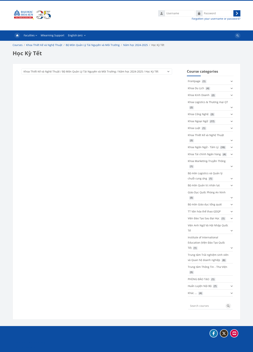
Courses (18, 45)
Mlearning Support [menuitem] (52, 35)
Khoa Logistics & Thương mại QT (208, 102)
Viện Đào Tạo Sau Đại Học (203, 218)
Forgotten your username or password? (216, 18)
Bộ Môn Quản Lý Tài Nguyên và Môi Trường (93, 45)
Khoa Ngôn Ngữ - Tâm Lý (203, 147)
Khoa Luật (194, 128)
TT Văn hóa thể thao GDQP (204, 211)
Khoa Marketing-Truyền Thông (207, 161)
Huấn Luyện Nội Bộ (200, 286)
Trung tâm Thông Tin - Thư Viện (207, 267)
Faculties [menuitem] (29, 35)
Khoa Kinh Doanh (198, 95)
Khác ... (192, 293)
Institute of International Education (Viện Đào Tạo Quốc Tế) (206, 242)
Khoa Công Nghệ (198, 114)
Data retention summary (30, 342)
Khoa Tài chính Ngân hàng (204, 154)
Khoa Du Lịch (196, 88)
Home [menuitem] (17, 35)
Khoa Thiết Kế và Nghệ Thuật (44, 45)
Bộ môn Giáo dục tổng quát (205, 204)
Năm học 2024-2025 (135, 45)
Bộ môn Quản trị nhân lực (204, 185)
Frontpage (194, 81)
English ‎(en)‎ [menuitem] (75, 35)
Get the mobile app (27, 347)
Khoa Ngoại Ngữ (198, 121)
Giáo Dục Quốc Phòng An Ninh (207, 192)
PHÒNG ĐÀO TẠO (198, 279)
